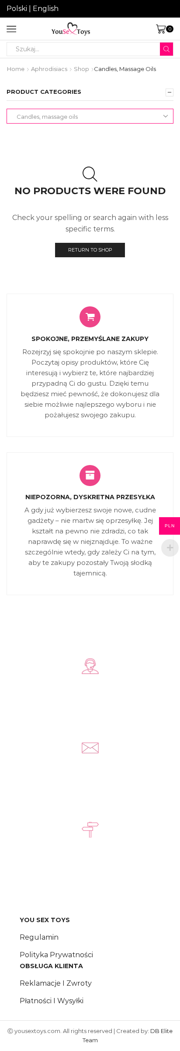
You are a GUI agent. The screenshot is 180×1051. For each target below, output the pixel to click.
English (46, 8)
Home (15, 68)
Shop (81, 68)
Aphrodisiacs (49, 68)
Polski (17, 8)
